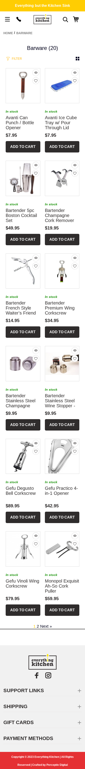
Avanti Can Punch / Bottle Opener (20, 122)
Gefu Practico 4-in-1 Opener (61, 491)
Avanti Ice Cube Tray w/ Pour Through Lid (61, 122)
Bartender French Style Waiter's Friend (21, 307)
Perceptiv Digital (57, 764)
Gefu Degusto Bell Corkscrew (21, 491)
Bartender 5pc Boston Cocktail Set (21, 215)
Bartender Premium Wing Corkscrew (60, 307)
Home (8, 33)
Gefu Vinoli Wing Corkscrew (22, 583)
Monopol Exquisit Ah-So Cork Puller (62, 586)
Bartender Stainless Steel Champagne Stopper (20, 403)
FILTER (17, 58)
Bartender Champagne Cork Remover (59, 215)
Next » (46, 626)
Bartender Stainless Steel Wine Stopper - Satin (60, 403)
